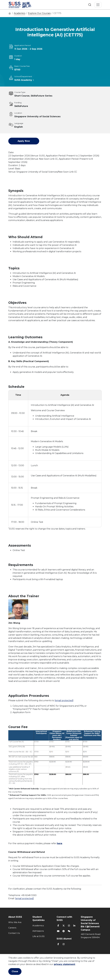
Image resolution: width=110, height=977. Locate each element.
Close (15, 971)
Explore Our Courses (39, 13)
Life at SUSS (38, 936)
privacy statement (64, 964)
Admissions (38, 931)
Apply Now (24, 141)
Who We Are (14, 922)
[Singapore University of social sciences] (24, 4)
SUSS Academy (23, 80)
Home (9, 13)
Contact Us (14, 933)
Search (89, 5)
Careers (12, 927)
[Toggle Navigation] (98, 4)
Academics (19, 13)
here (59, 843)
